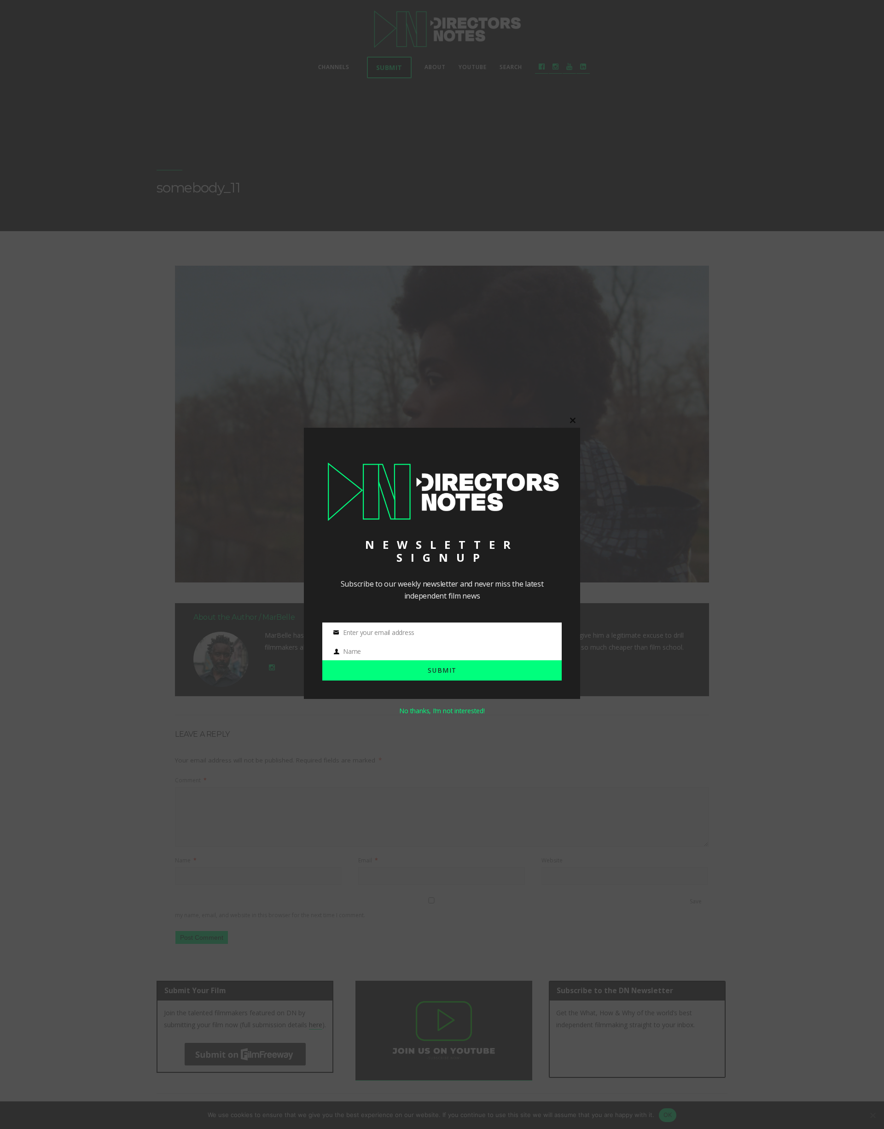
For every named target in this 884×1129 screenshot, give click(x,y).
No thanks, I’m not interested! (441, 710)
